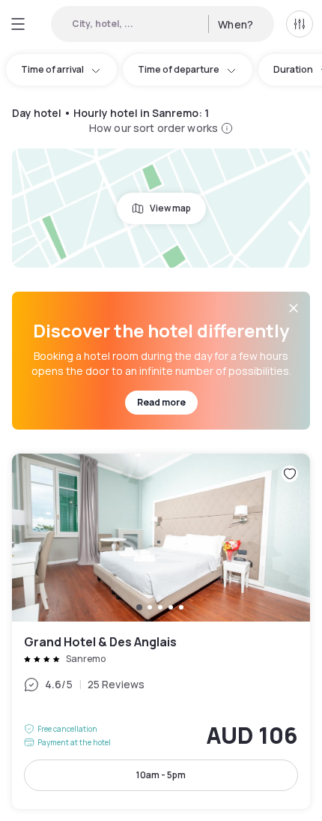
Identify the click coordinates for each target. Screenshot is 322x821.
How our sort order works (153, 128)
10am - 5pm (161, 775)
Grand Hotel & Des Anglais (161, 631)
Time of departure (178, 69)
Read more (161, 402)
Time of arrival (52, 69)
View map (170, 208)
